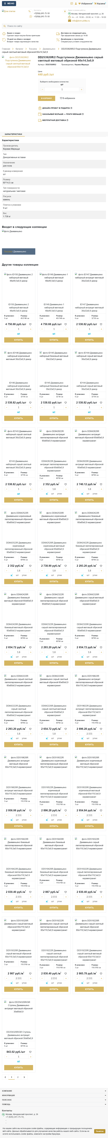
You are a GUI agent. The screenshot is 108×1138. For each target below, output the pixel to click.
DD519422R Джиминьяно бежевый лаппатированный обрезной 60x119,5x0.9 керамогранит (18, 874)
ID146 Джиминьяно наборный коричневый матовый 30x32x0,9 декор (18, 386)
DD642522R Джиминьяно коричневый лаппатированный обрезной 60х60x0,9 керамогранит (18, 547)
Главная (6, 49)
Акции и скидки (13, 33)
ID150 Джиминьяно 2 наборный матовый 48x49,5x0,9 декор (18, 307)
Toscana (33, 49)
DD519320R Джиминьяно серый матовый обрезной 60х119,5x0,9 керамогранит (18, 953)
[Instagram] (71, 3)
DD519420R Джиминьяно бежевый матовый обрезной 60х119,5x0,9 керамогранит (54, 872)
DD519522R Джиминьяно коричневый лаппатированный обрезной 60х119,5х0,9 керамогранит (54, 792)
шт (62, 84)
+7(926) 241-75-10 (42, 13)
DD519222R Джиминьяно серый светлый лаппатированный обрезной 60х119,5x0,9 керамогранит (54, 955)
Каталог (19, 49)
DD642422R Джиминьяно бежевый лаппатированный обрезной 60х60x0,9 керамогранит (89, 547)
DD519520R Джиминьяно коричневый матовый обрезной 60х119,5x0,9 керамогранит (89, 792)
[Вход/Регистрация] (76, 3)
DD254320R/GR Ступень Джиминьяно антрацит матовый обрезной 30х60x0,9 (18, 1035)
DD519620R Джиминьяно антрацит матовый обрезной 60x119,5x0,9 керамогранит (19, 790)
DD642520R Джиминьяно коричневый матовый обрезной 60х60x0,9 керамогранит (53, 547)
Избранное (86, 3)
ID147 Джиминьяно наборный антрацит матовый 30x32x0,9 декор (89, 307)
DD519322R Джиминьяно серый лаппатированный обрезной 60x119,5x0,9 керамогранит (89, 874)
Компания (7, 1091)
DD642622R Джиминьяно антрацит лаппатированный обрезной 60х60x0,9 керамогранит (54, 466)
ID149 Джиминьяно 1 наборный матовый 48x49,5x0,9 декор (54, 307)
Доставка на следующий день (73, 33)
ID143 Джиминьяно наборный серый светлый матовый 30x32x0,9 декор (18, 464)
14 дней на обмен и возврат (19, 39)
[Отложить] (30, 324)
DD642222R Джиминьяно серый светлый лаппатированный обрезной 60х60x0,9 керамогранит (18, 710)
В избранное (68, 98)
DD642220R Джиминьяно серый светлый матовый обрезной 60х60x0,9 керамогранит (53, 710)
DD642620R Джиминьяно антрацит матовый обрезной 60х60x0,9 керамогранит (89, 464)
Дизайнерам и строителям (72, 39)
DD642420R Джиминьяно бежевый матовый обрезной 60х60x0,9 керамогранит (19, 627)
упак (59, 493)
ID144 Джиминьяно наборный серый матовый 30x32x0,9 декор (89, 386)
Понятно (100, 1131)
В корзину (46, 98)
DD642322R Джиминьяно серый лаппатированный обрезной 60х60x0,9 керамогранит (53, 629)
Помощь (6, 1104)
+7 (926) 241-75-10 (15, 1117)
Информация (8, 1095)
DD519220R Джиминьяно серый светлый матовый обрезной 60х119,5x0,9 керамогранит (89, 955)
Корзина (101, 3)
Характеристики (13, 134)
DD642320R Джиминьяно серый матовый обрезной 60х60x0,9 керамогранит (89, 627)
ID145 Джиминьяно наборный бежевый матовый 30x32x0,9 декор (54, 386)
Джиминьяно (49, 49)
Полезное (7, 1100)
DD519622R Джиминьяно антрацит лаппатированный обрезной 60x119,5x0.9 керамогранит (89, 710)
